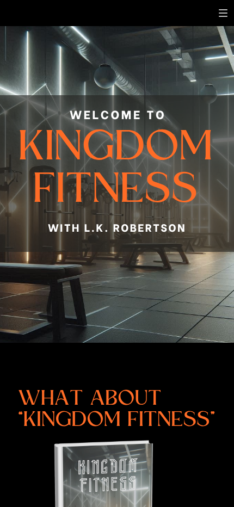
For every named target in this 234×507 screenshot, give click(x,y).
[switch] (223, 13)
